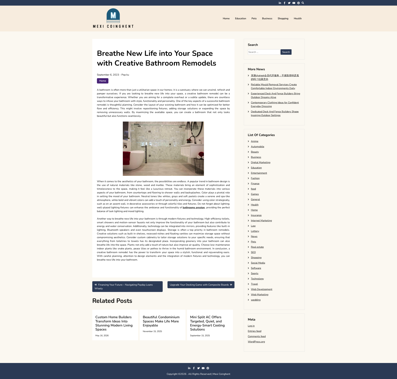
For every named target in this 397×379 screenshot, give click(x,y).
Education (240, 18)
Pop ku (125, 74)
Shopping (283, 18)
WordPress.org (256, 341)
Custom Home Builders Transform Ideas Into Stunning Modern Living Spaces (114, 323)
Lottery (255, 231)
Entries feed (254, 331)
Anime (254, 141)
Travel (254, 284)
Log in (251, 326)
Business (267, 18)
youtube (293, 3)
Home (226, 18)
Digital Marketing (260, 162)
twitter (289, 3)
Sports (254, 273)
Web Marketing (259, 294)
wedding (256, 300)
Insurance (256, 215)
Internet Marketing (261, 220)
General (255, 199)
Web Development (261, 289)
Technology (257, 278)
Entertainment (259, 173)
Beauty (255, 152)
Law (253, 226)
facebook (284, 3)
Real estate (257, 247)
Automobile (257, 146)
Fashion (255, 178)
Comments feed (257, 336)
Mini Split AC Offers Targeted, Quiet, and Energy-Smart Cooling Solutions (207, 323)
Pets (254, 18)
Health (298, 18)
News (254, 236)
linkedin (279, 3)
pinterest (298, 3)
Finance (255, 183)
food (253, 189)
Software (256, 268)
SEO (253, 252)
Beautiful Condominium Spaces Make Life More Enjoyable (161, 321)
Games (255, 194)
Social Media (258, 263)
